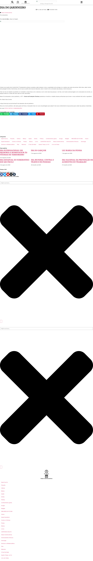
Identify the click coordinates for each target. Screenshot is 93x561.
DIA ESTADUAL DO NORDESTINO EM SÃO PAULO (14, 161)
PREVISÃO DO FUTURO (77, 138)
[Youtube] (7, 174)
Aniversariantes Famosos (72, 141)
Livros (36, 141)
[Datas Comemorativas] (26, 2)
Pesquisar (12, 3)
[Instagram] (11, 174)
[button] (5, 114)
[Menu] (82, 2)
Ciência (18, 138)
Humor (86, 138)
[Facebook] (1, 174)
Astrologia (83, 141)
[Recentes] (18, 2)
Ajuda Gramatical (5, 141)
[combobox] (46, 183)
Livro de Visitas (55, 144)
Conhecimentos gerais (51, 138)
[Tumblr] (14, 174)
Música (31, 141)
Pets (18, 144)
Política (41, 138)
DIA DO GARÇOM (38, 150)
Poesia (25, 141)
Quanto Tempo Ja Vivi (44, 144)
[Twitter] (4, 174)
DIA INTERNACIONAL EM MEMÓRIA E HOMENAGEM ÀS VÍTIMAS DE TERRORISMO (13, 152)
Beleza (24, 138)
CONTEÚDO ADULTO (45, 141)
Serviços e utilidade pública (7, 144)
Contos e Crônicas (16, 141)
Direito (35, 138)
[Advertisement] (38, 126)
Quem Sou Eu (4, 138)
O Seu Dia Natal (32, 144)
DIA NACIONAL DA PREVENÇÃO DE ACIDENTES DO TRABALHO (77, 161)
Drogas (61, 138)
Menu (82, 3)
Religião (67, 138)
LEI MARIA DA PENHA (72, 150)
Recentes (18, 3)
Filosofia (12, 138)
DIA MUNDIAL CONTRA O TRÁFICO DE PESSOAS (42, 161)
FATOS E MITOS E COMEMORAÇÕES (13, 108)
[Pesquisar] (12, 2)
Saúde (30, 138)
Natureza (24, 144)
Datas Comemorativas (25, 3)
